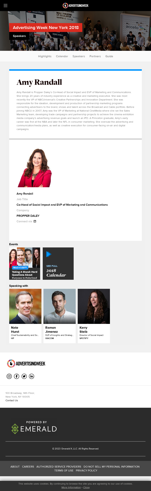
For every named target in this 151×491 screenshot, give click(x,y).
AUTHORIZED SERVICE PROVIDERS (58, 466)
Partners (95, 56)
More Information (71, 487)
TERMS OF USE (63, 470)
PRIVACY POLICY (86, 470)
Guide (109, 56)
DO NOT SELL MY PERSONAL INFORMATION (112, 466)
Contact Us (12, 400)
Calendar (62, 56)
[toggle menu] (5, 5)
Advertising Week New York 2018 (46, 27)
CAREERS (28, 466)
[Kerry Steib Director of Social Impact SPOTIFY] (94, 306)
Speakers (79, 56)
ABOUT (15, 466)
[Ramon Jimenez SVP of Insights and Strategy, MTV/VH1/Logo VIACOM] (59, 306)
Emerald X (66, 448)
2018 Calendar (56, 271)
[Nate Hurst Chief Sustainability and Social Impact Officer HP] (25, 306)
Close (86, 487)
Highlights (45, 56)
